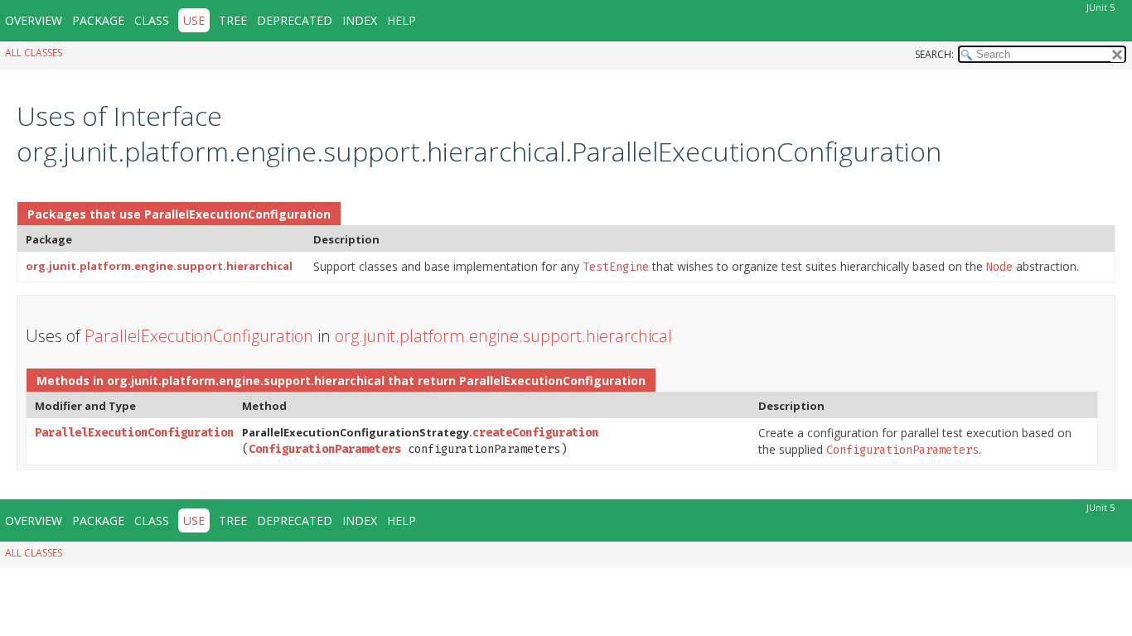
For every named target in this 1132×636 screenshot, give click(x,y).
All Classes (33, 53)
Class (151, 20)
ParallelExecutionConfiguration (237, 214)
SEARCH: (934, 54)
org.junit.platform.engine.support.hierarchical (159, 265)
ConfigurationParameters (325, 449)
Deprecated (294, 20)
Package (98, 20)
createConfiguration (535, 433)
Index (359, 20)
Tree (233, 20)
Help (401, 20)
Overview (33, 20)
